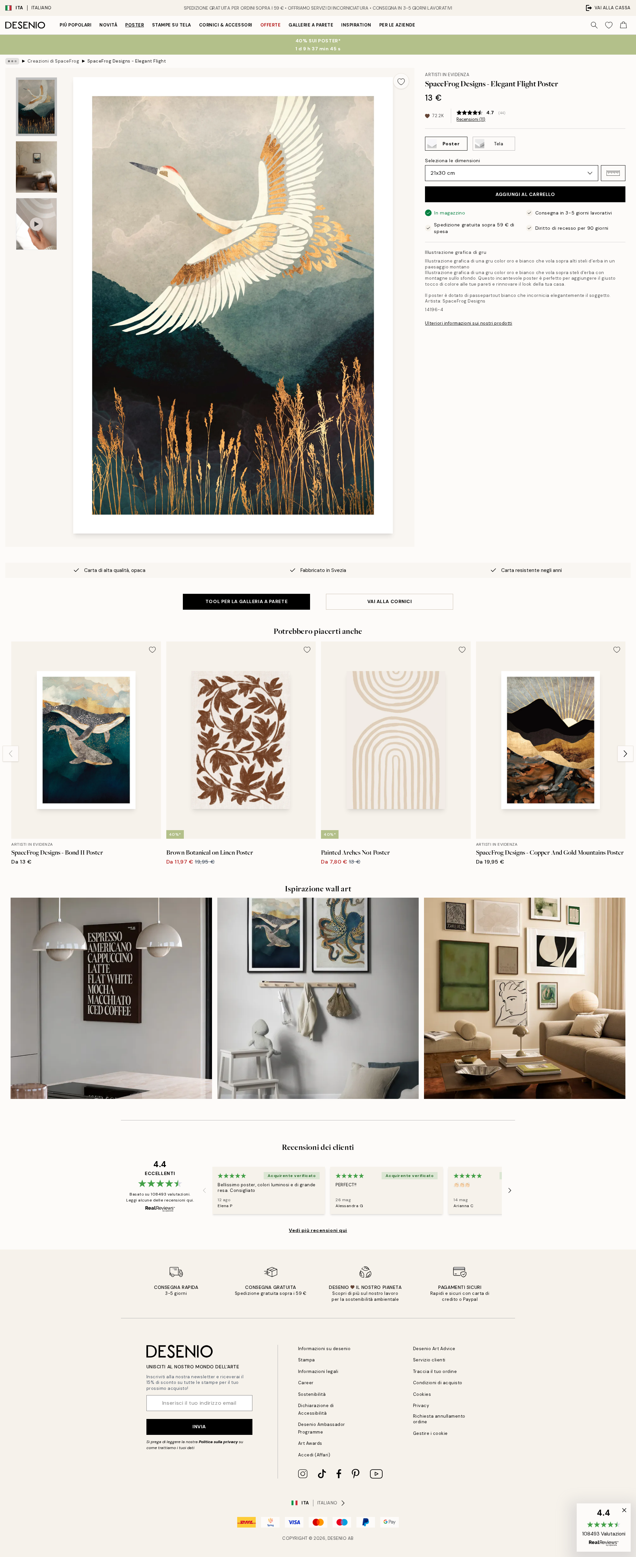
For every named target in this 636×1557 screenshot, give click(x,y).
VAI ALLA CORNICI (389, 601)
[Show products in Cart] (623, 25)
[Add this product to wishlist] (401, 81)
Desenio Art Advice (434, 1348)
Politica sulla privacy (219, 1441)
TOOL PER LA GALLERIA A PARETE (246, 601)
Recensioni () (470, 119)
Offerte (270, 25)
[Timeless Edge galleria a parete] (524, 998)
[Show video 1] (36, 224)
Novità (108, 25)
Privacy (421, 1405)
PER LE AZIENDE (397, 25)
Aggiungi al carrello (525, 194)
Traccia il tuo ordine (435, 1371)
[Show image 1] (36, 106)
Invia (199, 1427)
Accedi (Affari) (314, 1455)
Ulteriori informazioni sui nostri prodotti (468, 323)
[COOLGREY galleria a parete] (318, 998)
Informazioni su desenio (324, 1348)
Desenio (337, 1538)
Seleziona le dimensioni (452, 161)
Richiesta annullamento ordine (439, 1419)
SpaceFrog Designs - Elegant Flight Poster (127, 61)
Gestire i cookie (430, 1433)
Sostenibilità (312, 1394)
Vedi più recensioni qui (318, 1230)
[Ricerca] (594, 25)
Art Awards (310, 1443)
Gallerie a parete (311, 25)
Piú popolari (75, 25)
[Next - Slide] (625, 754)
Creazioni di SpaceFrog (53, 61)
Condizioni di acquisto (437, 1383)
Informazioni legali (318, 1371)
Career (306, 1383)
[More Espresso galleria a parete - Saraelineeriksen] (111, 998)
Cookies (422, 1394)
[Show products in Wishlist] (609, 25)
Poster (134, 25)
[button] (613, 173)
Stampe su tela (171, 25)
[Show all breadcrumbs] (12, 61)
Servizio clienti (429, 1360)
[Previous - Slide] (11, 754)
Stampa (306, 1360)
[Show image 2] (36, 167)
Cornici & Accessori (225, 25)
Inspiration (356, 25)
